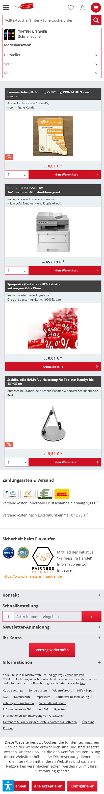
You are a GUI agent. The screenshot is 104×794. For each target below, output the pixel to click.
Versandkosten (74, 675)
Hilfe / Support (86, 690)
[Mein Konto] (84, 8)
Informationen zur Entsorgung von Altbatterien (33, 715)
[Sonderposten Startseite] (53, 328)
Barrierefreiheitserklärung (72, 697)
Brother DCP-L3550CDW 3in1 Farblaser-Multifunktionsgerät (33, 190)
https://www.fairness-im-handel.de (32, 576)
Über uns (88, 722)
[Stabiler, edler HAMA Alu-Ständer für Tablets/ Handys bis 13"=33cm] (53, 424)
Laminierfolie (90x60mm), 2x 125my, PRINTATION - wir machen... (48, 94)
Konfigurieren (82, 786)
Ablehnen (18, 786)
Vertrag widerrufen (52, 649)
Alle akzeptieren (48, 786)
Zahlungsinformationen (18, 703)
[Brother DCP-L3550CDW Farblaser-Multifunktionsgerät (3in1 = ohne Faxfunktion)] (53, 232)
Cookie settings (13, 690)
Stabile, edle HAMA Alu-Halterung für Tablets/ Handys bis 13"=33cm (50, 381)
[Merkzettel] (73, 8)
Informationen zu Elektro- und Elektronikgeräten (34, 709)
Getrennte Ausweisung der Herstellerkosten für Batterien (40, 722)
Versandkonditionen (52, 703)
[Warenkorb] (96, 8)
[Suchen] (96, 20)
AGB (6, 697)
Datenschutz (22, 697)
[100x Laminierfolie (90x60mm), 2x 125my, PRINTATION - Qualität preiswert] (53, 136)
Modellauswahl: (17, 45)
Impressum (43, 697)
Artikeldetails (53, 367)
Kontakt (8, 728)
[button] (8, 785)
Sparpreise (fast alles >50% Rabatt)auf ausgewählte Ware (33, 286)
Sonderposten (38, 690)
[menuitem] (7, 7)
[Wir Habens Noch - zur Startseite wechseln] (25, 12)
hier (82, 683)
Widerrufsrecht (62, 690)
